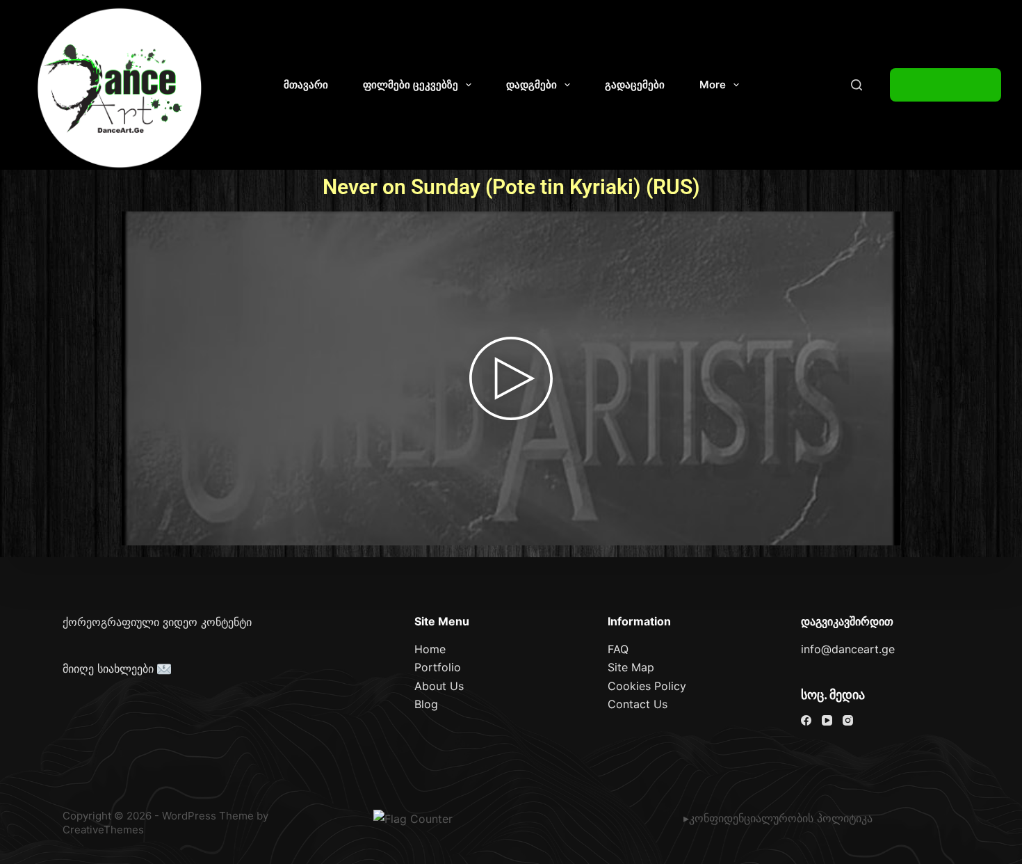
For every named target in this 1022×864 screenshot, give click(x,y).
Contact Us (637, 704)
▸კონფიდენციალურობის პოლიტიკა (778, 818)
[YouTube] (827, 720)
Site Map (631, 667)
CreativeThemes (103, 829)
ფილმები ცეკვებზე (410, 84)
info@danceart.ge (848, 649)
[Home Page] (120, 88)
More (712, 84)
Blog (426, 704)
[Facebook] (806, 720)
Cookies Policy (647, 686)
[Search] (856, 84)
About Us (439, 686)
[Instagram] (848, 720)
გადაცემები (635, 84)
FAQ (618, 649)
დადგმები (531, 84)
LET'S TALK (945, 85)
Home (430, 649)
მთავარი (306, 84)
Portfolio (437, 667)
